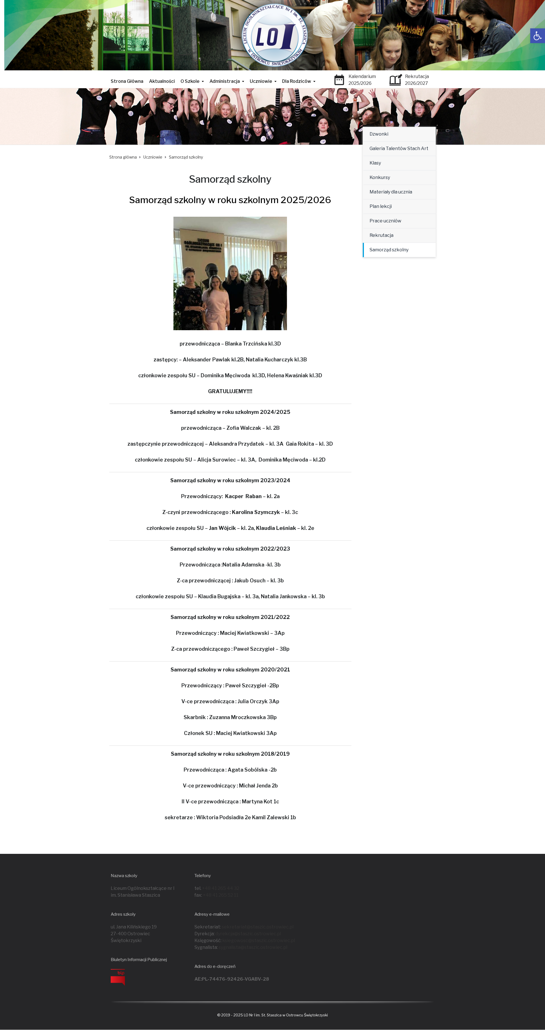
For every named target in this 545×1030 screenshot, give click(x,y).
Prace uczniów (385, 221)
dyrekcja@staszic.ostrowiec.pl (248, 933)
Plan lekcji (381, 206)
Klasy (375, 163)
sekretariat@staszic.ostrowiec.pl (258, 927)
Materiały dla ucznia (391, 192)
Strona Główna (127, 81)
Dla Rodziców (296, 81)
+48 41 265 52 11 (220, 895)
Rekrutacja (381, 235)
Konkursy (380, 177)
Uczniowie (261, 81)
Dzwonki (379, 134)
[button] (537, 35)
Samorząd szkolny (389, 249)
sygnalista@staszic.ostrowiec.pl (253, 947)
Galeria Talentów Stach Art (399, 148)
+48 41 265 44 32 (220, 888)
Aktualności (162, 81)
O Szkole (190, 81)
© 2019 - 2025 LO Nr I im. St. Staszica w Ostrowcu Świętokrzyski (272, 1015)
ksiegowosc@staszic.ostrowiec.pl (258, 940)
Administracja (224, 81)
